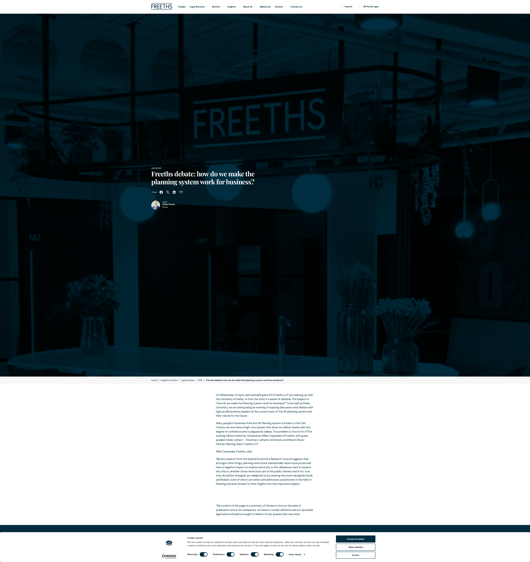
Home (154, 380)
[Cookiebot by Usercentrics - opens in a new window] (169, 557)
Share (154, 192)
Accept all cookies (356, 539)
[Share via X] (168, 192)
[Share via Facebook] (161, 192)
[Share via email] (181, 192)
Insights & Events (169, 380)
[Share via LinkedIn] (174, 192)
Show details (295, 554)
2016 (200, 380)
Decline (355, 555)
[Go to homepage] (161, 9)
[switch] (230, 554)
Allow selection (355, 547)
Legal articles (187, 380)
